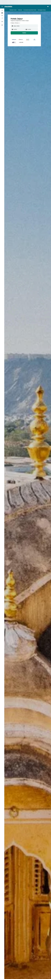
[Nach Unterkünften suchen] (2, 13)
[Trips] (2, 21)
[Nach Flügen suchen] (2, 10)
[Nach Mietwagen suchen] (2, 15)
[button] (2, 6)
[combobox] (15, 23)
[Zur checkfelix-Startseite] (8, 6)
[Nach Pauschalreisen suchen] (2, 18)
